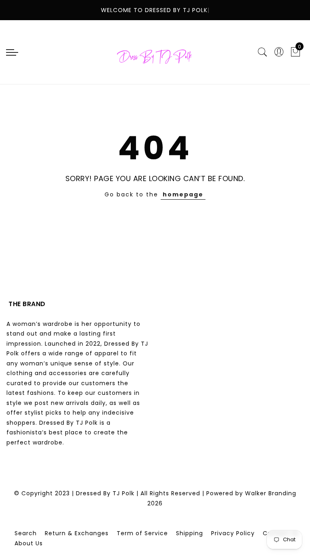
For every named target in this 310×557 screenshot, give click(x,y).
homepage (183, 194)
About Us (29, 543)
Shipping (189, 533)
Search (26, 533)
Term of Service (142, 533)
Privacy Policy (233, 533)
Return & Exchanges (77, 533)
